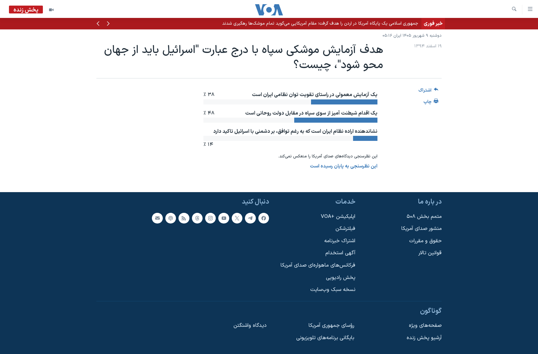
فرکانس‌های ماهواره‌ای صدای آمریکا (317, 265)
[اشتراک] (157, 218)
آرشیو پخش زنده (424, 338)
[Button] (428, 91)
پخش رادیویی (340, 277)
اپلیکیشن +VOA (338, 216)
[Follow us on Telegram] (250, 218)
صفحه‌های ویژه (425, 325)
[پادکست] (170, 218)
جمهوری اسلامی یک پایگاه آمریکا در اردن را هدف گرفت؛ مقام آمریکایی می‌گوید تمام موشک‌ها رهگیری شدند (320, 23)
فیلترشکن (345, 228)
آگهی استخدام (340, 253)
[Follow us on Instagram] (210, 218)
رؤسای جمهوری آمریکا (331, 325)
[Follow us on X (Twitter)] (237, 218)
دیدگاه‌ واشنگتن (249, 325)
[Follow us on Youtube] (223, 218)
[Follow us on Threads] (197, 218)
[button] (108, 24)
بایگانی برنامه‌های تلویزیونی (325, 338)
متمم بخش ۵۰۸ (424, 216)
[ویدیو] (51, 10)
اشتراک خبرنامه (339, 240)
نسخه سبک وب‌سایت (332, 290)
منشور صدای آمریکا (421, 228)
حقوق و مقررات (425, 240)
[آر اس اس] (183, 218)
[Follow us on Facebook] (263, 218)
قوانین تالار (430, 253)
